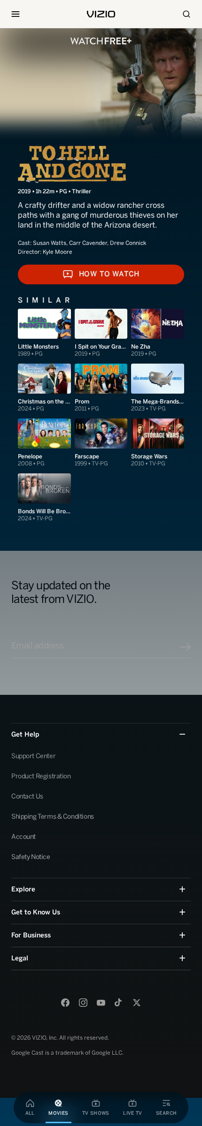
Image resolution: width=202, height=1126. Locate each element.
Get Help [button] (25, 734)
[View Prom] (101, 388)
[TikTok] (119, 1002)
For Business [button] (31, 935)
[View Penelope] (44, 443)
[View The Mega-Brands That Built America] (157, 388)
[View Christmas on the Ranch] (44, 388)
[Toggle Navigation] (15, 14)
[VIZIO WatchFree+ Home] (101, 41)
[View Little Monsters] (44, 333)
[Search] (186, 14)
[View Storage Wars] (157, 443)
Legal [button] (19, 958)
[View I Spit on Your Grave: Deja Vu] (101, 333)
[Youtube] (101, 1002)
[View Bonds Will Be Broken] (44, 498)
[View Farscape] (101, 443)
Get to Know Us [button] (35, 912)
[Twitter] (136, 1002)
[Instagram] (83, 1002)
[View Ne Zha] (157, 333)
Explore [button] (23, 889)
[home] (101, 14)
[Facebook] (65, 1002)
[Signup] (185, 647)
